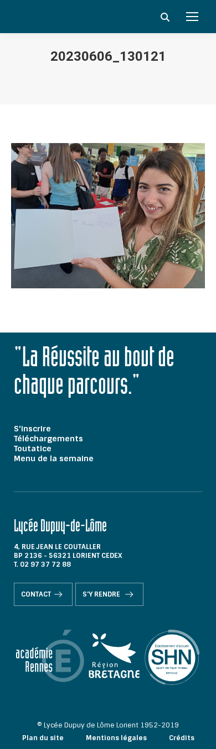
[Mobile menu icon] (192, 16)
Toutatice (33, 448)
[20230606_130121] (108, 215)
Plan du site (43, 738)
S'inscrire (32, 429)
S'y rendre (102, 594)
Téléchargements (48, 439)
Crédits (181, 738)
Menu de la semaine (54, 458)
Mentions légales (116, 738)
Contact (36, 594)
